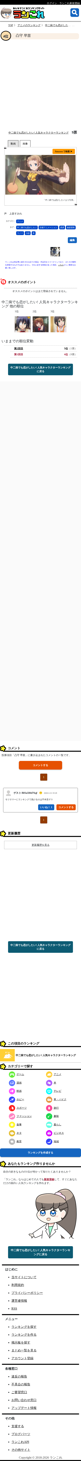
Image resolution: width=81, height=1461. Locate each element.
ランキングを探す (24, 1326)
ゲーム (20, 1074)
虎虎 (62, 227)
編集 (72, 240)
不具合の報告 (20, 1384)
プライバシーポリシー (27, 1292)
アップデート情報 (24, 1408)
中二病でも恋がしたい (27, 227)
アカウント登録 (22, 1358)
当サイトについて (24, 1277)
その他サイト (20, 1449)
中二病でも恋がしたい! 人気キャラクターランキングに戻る (40, 369)
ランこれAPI (20, 1442)
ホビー (20, 1099)
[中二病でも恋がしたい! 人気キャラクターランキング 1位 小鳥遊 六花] (23, 324)
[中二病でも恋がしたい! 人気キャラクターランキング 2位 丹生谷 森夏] (41, 324)
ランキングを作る (24, 1334)
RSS (14, 1308)
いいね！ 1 (46, 807)
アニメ (20, 221)
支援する (17, 1426)
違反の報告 (19, 1376)
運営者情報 (19, 1300)
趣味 (56, 1116)
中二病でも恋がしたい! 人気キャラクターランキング (38, 132)
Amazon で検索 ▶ (64, 151)
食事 (19, 1124)
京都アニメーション (48, 227)
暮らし (57, 1124)
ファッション (24, 1116)
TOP (10, 25)
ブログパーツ (20, 1434)
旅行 (56, 1107)
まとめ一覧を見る (24, 1350)
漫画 (19, 1082)
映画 (19, 1090)
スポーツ (22, 1107)
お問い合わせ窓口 (24, 1400)
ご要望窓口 (19, 1392)
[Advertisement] (40, 84)
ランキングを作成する (40, 1152)
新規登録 (49, 1179)
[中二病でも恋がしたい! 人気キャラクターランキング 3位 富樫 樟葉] (58, 324)
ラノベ (20, 233)
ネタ (19, 1132)
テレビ (57, 1090)
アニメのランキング (28, 25)
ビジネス (59, 1132)
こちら (61, 265)
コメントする (40, 765)
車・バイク (60, 1099)
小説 (28, 233)
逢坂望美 (71, 227)
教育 (19, 1141)
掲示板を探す (20, 1342)
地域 (56, 1141)
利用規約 (17, 1285)
